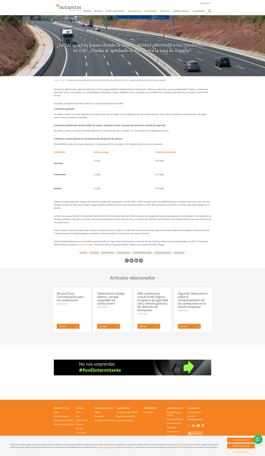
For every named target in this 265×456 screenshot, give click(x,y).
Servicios (80, 408)
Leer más (62, 326)
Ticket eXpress (82, 420)
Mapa (56, 412)
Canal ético (171, 427)
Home (56, 80)
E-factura (79, 428)
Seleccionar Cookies (107, 447)
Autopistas (94, 253)
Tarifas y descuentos (104, 408)
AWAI (78, 412)
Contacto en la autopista (64, 424)
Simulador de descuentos (105, 420)
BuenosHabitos (107, 253)
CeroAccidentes (123, 253)
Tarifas (97, 412)
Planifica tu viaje (61, 408)
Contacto (191, 416)
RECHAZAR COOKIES (241, 446)
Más (132, 39)
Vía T (78, 416)
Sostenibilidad (150, 11)
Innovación (165, 11)
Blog (62, 80)
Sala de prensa (173, 431)
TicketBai (79, 424)
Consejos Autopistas (124, 420)
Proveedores (172, 435)
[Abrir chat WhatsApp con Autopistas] (258, 439)
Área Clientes (81, 432)
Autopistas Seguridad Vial (127, 412)
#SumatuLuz (83, 244)
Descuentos (99, 416)
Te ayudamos (193, 408)
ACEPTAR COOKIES (241, 440)
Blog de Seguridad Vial (125, 416)
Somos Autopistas (61, 416)
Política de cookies (181, 444)
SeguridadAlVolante (162, 253)
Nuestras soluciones (175, 419)
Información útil (194, 412)
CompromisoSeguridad (142, 253)
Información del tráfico (63, 420)
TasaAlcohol (179, 253)
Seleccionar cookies (241, 452)
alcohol (83, 253)
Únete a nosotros (174, 423)
